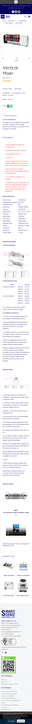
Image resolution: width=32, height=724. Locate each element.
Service (3, 703)
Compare (18, 88)
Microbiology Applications (9, 698)
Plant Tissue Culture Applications (11, 700)
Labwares (4, 707)
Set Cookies (11, 721)
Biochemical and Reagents (9, 691)
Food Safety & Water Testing (9, 705)
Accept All (21, 721)
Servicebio (10, 95)
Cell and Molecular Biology (9, 694)
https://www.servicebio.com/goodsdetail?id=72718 (16, 545)
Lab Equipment (5, 709)
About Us (4, 679)
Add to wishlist (8, 88)
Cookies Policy (17, 717)
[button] (25, 17)
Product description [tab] (10, 116)
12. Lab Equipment (16, 93)
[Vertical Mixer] (16, 40)
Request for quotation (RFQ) (9, 684)
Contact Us (4, 682)
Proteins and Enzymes (7, 696)
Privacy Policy (6, 717)
